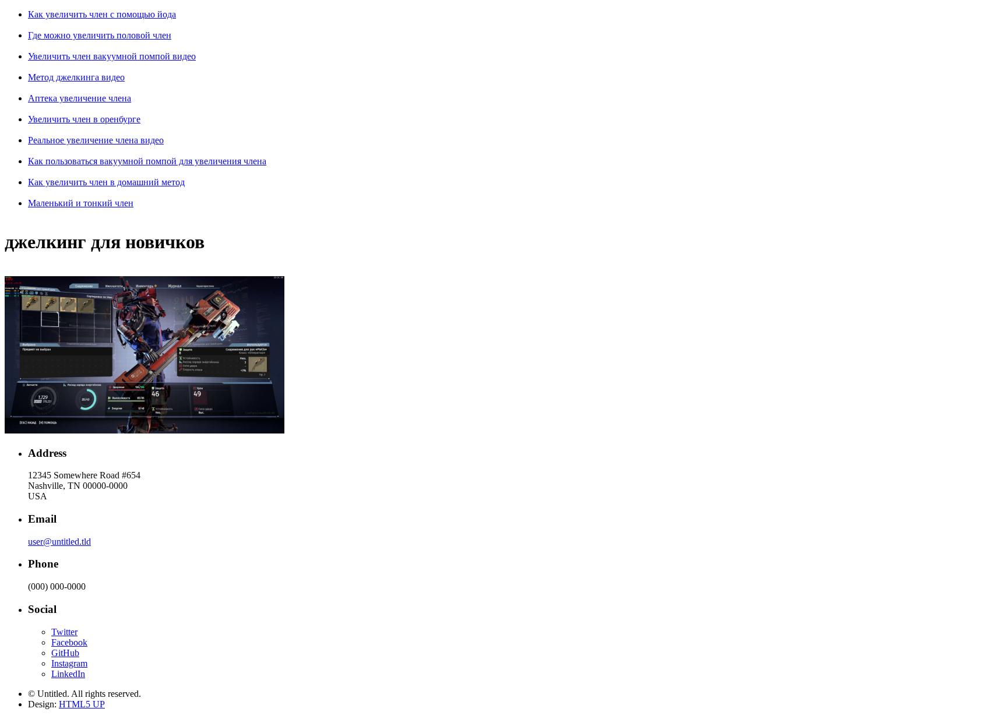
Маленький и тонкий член (80, 203)
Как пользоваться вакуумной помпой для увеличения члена (147, 161)
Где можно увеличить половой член (99, 35)
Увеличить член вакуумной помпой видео (112, 56)
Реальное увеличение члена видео (96, 140)
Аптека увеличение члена (79, 98)
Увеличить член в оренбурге (84, 119)
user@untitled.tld (59, 542)
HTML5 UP (82, 704)
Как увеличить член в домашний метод (106, 182)
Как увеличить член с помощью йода (102, 14)
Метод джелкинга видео (76, 77)
